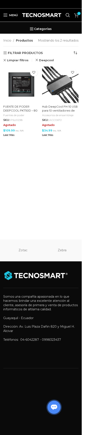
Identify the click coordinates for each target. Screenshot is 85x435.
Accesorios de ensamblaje (57, 115)
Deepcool (46, 60)
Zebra (62, 250)
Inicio (7, 40)
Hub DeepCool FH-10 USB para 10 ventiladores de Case (60, 110)
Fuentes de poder (13, 115)
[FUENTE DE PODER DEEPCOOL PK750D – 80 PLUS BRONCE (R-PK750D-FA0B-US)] (21, 84)
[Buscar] (67, 15)
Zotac (23, 250)
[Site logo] (41, 15)
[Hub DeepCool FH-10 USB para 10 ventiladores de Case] (60, 84)
